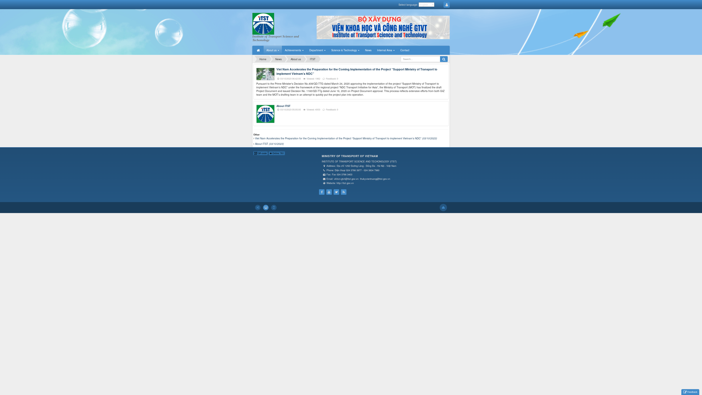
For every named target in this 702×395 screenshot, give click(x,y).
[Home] (258, 50)
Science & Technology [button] (344, 50)
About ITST (283, 106)
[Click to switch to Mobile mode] (274, 207)
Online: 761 (278, 153)
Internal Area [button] (385, 50)
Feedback (692, 391)
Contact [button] (404, 50)
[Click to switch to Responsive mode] (258, 207)
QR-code (262, 153)
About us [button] (271, 50)
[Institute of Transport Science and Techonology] (263, 23)
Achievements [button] (293, 50)
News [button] (368, 50)
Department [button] (316, 50)
